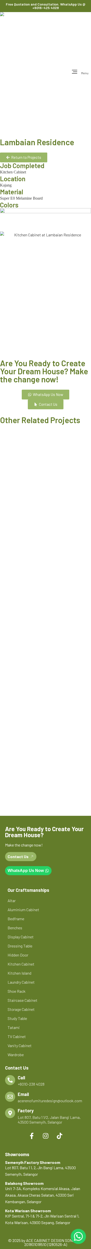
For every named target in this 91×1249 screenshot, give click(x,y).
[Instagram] (45, 1135)
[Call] (10, 1080)
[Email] (10, 1097)
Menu (84, 73)
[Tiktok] (59, 1135)
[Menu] (74, 71)
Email (23, 1094)
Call (21, 1077)
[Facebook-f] (31, 1135)
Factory (26, 1110)
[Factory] (10, 1113)
